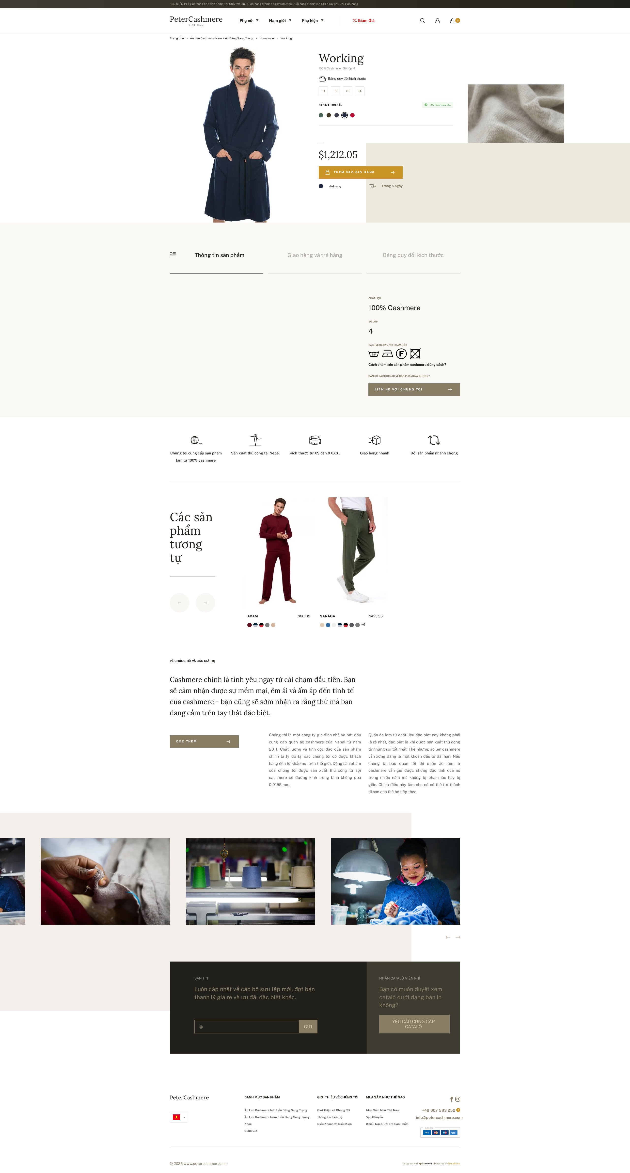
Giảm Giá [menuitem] (366, 20)
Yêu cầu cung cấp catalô (413, 1024)
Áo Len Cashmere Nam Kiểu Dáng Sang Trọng (221, 38)
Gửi (308, 1026)
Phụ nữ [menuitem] (246, 20)
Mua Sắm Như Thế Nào (382, 1110)
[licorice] (328, 115)
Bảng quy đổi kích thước (347, 78)
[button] (458, 937)
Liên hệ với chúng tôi (399, 389)
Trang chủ (177, 38)
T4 (360, 91)
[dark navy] (344, 115)
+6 (363, 625)
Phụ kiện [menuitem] (310, 20)
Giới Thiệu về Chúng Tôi (333, 1110)
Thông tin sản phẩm (219, 255)
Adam (252, 616)
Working (286, 38)
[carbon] (336, 115)
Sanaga (327, 616)
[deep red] (352, 115)
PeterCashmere (196, 20)
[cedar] (321, 115)
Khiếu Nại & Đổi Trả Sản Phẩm (387, 1124)
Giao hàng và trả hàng (315, 255)
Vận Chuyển (374, 1117)
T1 (323, 91)
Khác (248, 1124)
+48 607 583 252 (438, 1110)
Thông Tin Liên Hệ (329, 1117)
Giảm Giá (250, 1131)
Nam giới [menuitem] (277, 20)
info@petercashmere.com (439, 1117)
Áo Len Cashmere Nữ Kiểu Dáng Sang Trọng (275, 1110)
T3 (347, 91)
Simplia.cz (454, 1163)
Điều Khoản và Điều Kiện (334, 1124)
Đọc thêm (186, 741)
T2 (335, 91)
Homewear (266, 38)
